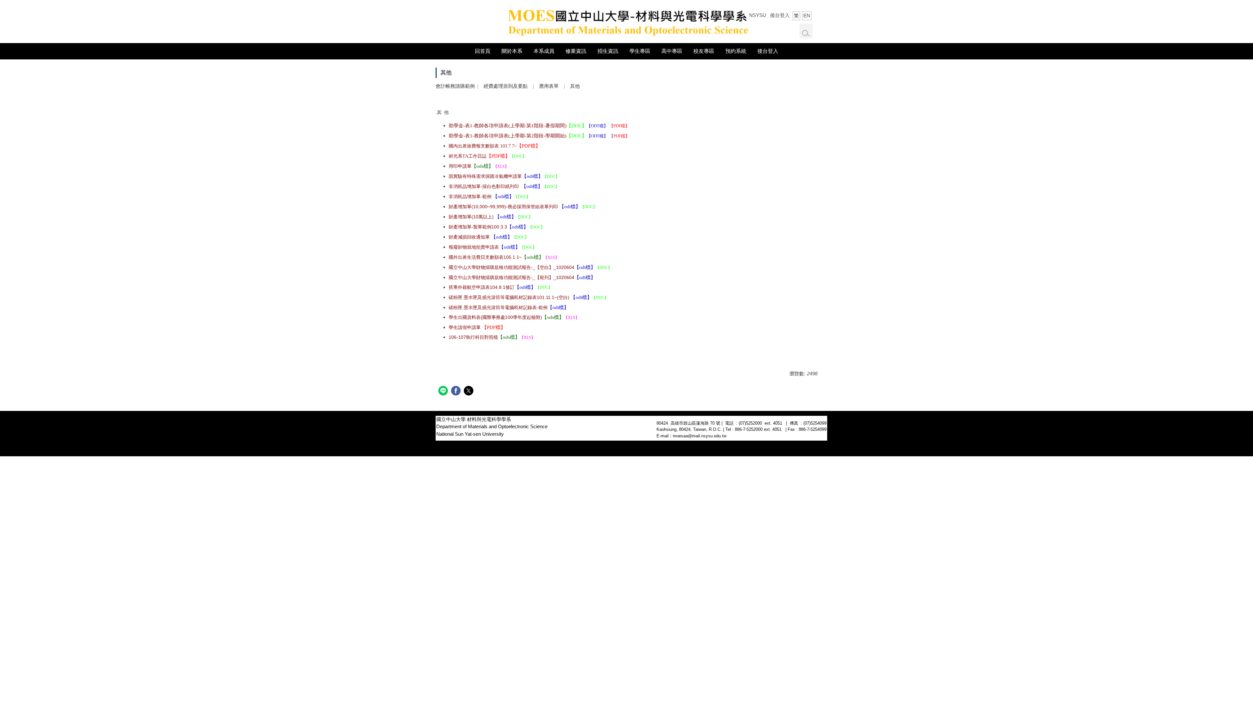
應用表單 (549, 86)
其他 (575, 86)
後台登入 (780, 15)
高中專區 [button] (671, 51)
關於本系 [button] (512, 51)
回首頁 (482, 51)
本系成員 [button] (544, 51)
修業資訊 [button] (575, 51)
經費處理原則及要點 (506, 86)
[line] (444, 391)
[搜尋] (805, 33)
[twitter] (469, 391)
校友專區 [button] (703, 51)
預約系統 (735, 51)
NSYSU (757, 15)
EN (806, 15)
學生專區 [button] (639, 51)
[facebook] (456, 391)
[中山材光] (626, 21)
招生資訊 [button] (607, 51)
